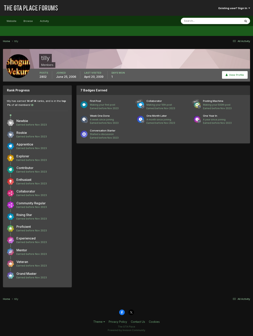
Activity (44, 21)
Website (11, 21)
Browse (28, 21)
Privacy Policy (118, 321)
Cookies (154, 321)
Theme (98, 321)
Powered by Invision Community (126, 330)
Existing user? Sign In (233, 8)
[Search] (245, 21)
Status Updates (227, 20)
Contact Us (138, 321)
